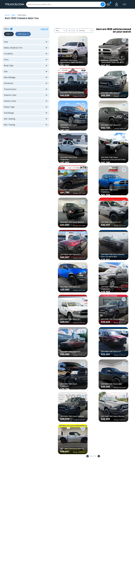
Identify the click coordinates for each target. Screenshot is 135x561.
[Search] (103, 4)
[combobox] (85, 30)
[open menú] (124, 4)
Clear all (44, 29)
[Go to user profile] (116, 4)
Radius (57, 28)
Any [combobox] (57, 30)
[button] (9, 34)
